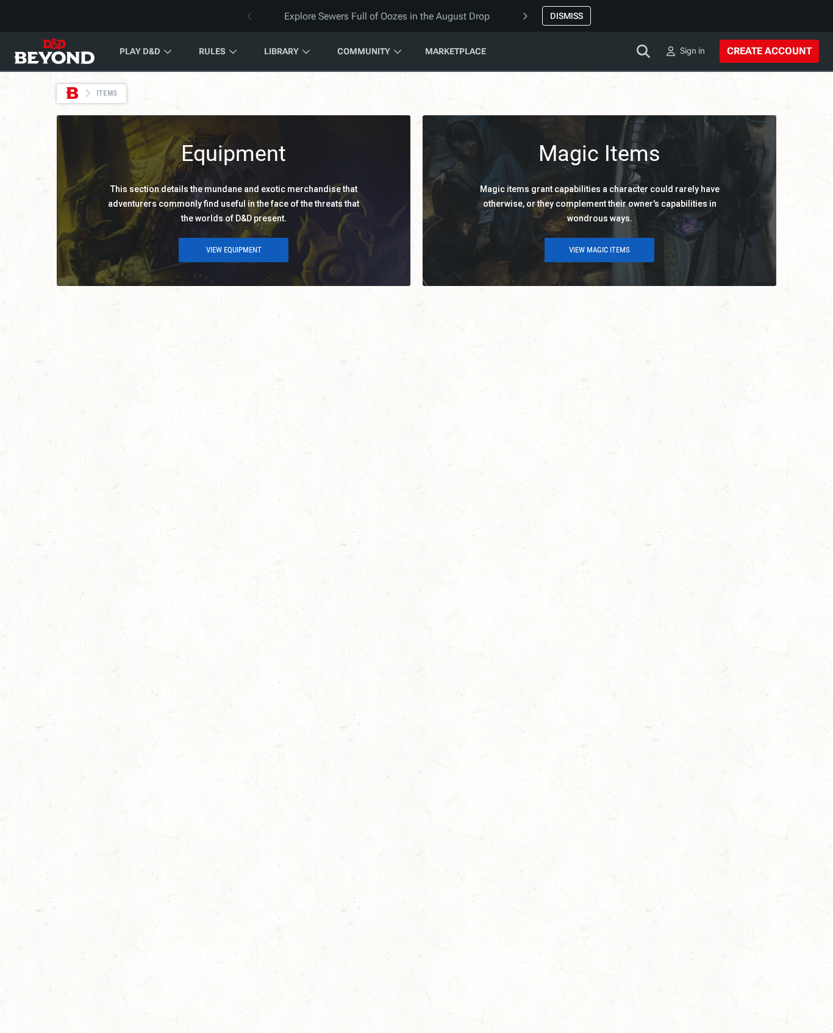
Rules (212, 51)
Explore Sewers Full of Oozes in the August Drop (387, 16)
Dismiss (566, 16)
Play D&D (140, 51)
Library (281, 51)
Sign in (692, 50)
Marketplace (455, 51)
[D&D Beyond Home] (54, 51)
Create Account (769, 51)
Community (363, 51)
